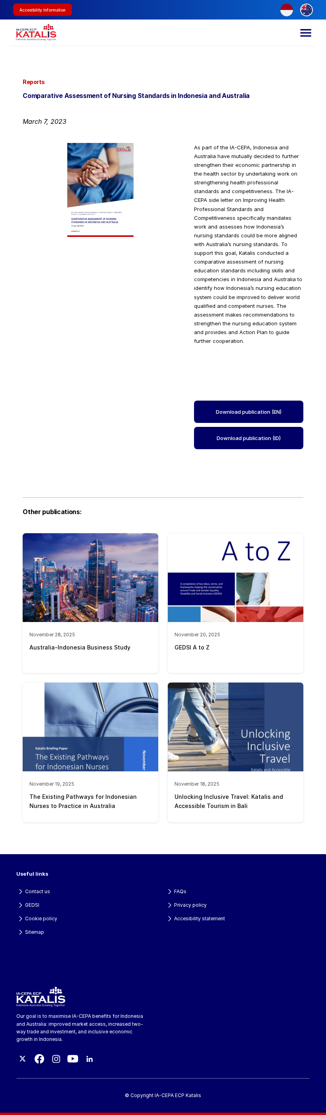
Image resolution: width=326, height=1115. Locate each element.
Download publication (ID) (249, 438)
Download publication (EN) (248, 412)
